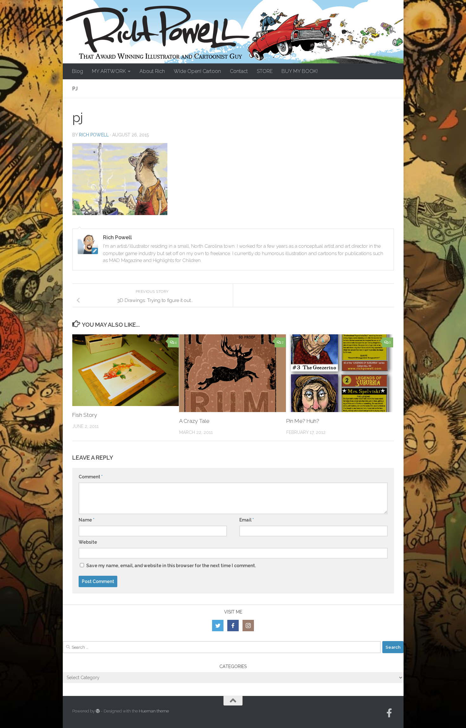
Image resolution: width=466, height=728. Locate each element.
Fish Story (84, 415)
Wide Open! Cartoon (197, 71)
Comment (91, 476)
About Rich (152, 71)
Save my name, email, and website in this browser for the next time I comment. (171, 565)
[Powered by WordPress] (98, 711)
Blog (77, 71)
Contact (239, 71)
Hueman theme (154, 711)
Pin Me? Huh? (302, 421)
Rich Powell (94, 134)
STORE (265, 71)
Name (86, 519)
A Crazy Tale (194, 421)
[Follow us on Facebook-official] (389, 713)
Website (88, 542)
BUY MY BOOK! (300, 71)
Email (246, 519)
